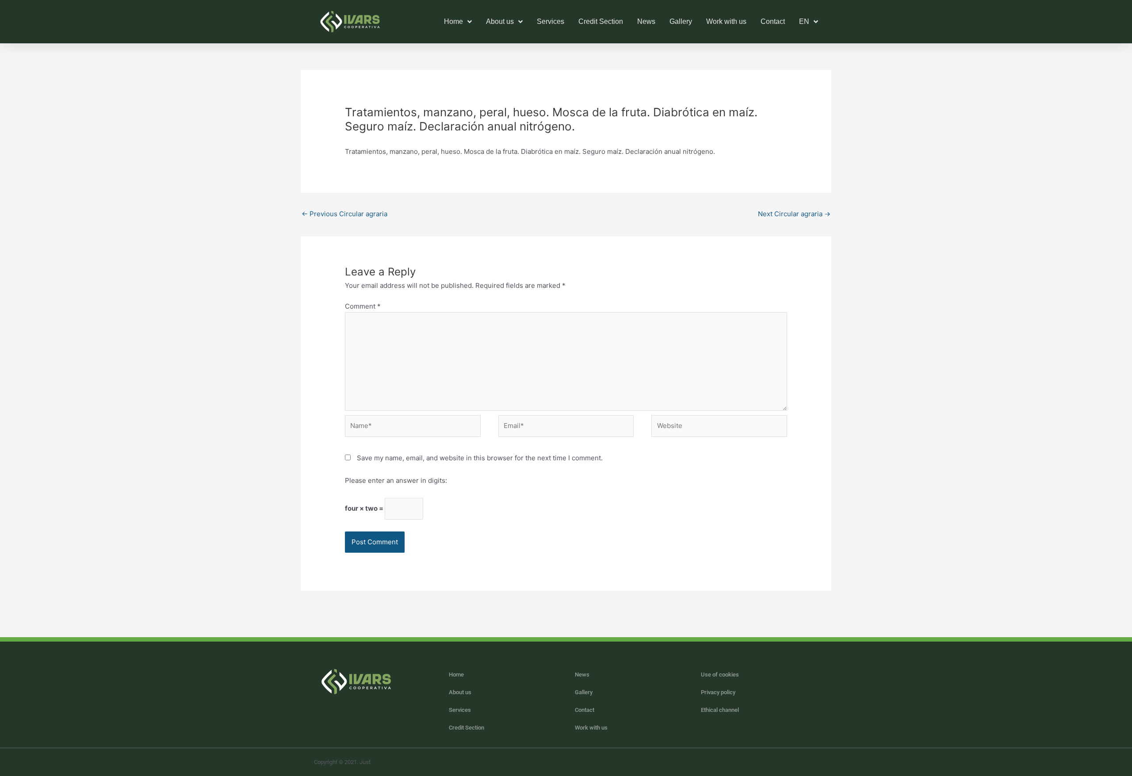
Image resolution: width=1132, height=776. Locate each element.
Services (550, 21)
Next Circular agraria (794, 214)
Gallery (680, 21)
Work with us (726, 21)
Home (456, 674)
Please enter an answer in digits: (396, 480)
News (646, 21)
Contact (773, 21)
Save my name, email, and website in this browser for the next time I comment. (480, 458)
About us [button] (500, 21)
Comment (363, 306)
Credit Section (600, 21)
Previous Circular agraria (344, 214)
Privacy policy (718, 692)
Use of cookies (720, 674)
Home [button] (453, 21)
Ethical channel (720, 710)
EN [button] (804, 21)
